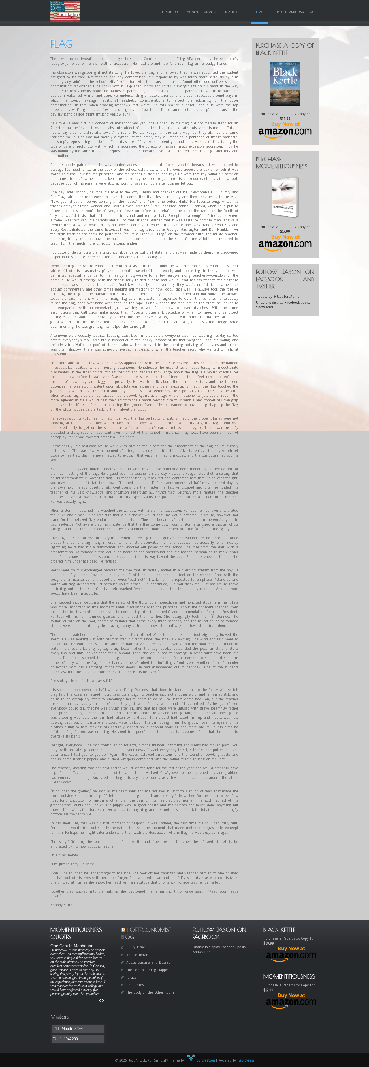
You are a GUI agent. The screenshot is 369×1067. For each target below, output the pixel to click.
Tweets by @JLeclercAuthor (278, 296)
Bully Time (135, 947)
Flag (259, 12)
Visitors (60, 1017)
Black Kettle (235, 12)
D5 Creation (205, 1060)
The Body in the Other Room (150, 992)
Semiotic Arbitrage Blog (294, 12)
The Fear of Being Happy (147, 970)
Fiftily (131, 977)
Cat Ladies (135, 985)
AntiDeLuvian (137, 955)
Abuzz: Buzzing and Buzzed (148, 962)
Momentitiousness (201, 12)
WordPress (246, 1060)
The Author (168, 12)
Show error (264, 307)
